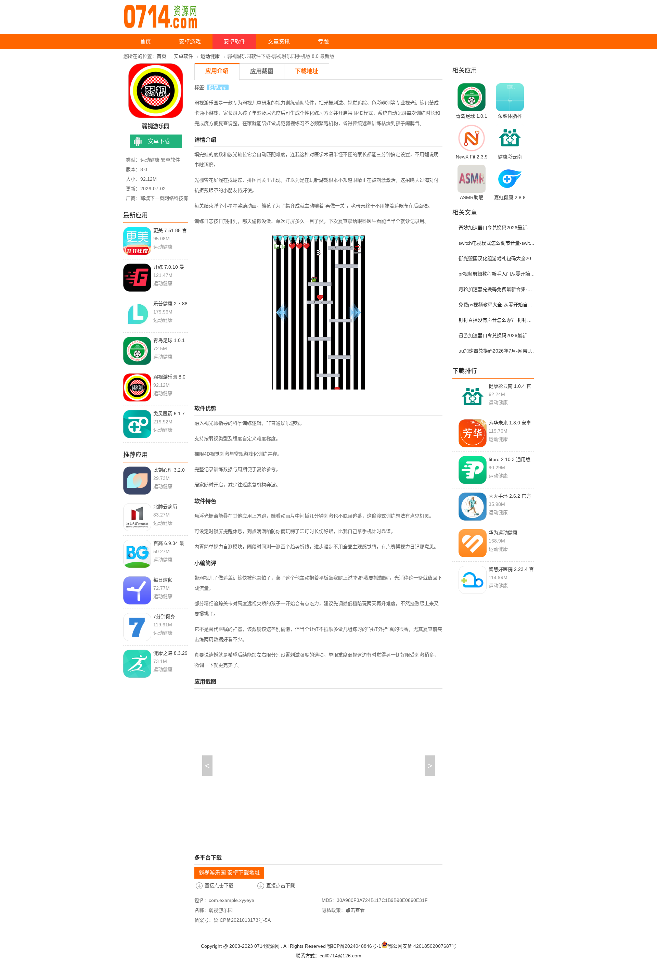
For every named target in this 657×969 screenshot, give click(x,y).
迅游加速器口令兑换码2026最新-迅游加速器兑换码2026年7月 (497, 335)
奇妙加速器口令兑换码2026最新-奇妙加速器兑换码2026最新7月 (497, 227)
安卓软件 (234, 41)
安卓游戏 (190, 41)
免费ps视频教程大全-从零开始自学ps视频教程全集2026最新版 (497, 304)
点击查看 (355, 910)
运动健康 (210, 56)
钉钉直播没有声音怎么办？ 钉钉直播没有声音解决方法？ (497, 320)
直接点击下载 (219, 885)
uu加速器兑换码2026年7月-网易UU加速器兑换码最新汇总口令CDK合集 (497, 351)
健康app (218, 87)
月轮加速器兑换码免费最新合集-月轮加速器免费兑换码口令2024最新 (497, 289)
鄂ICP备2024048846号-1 (354, 946)
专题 (323, 41)
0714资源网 (267, 946)
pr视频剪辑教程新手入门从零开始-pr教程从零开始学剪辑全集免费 (497, 274)
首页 (145, 41)
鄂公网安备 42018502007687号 (422, 946)
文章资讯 (279, 41)
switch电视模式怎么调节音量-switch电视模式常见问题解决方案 (497, 243)
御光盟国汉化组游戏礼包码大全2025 (497, 258)
